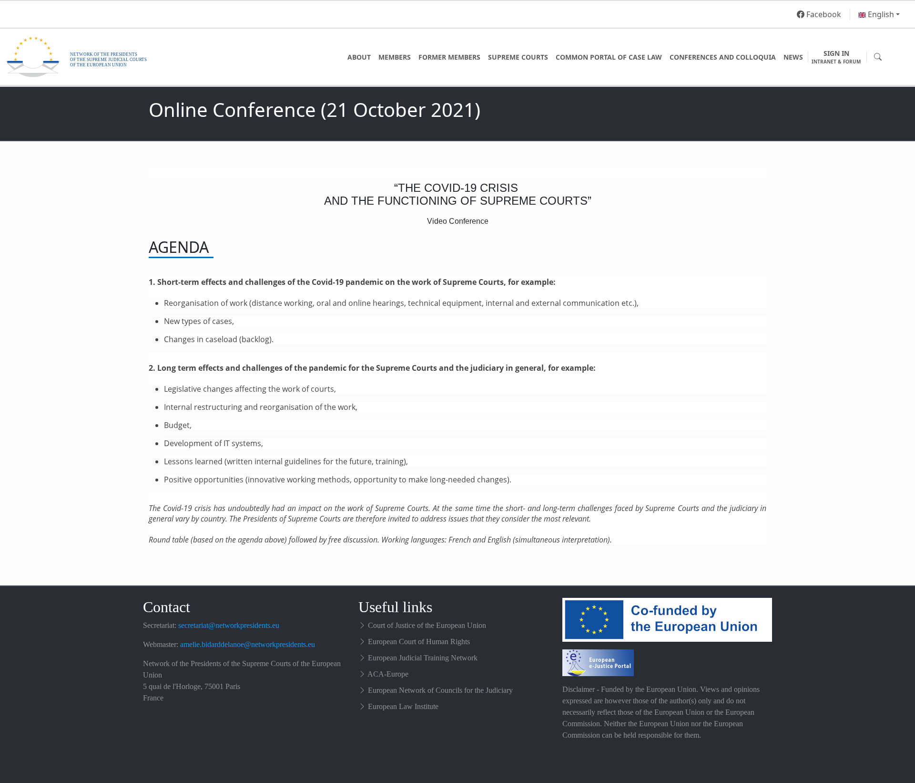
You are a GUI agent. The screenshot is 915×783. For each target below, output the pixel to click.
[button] (879, 14)
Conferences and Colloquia (723, 57)
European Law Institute (403, 706)
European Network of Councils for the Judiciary (440, 690)
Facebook (822, 14)
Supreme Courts (518, 57)
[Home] (126, 57)
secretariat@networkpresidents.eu (228, 625)
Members (394, 57)
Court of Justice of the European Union (427, 625)
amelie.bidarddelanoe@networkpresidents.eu (247, 644)
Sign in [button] (836, 57)
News (793, 57)
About (359, 57)
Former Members (449, 57)
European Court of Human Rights (419, 641)
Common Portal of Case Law (609, 57)
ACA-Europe (387, 674)
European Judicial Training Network (423, 658)
